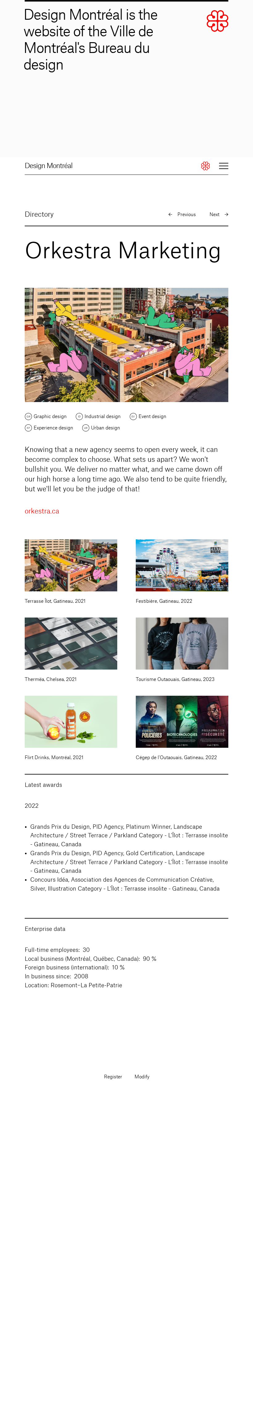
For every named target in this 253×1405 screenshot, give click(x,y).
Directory (39, 214)
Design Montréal (49, 166)
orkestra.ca (42, 511)
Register (113, 1077)
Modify (142, 1077)
